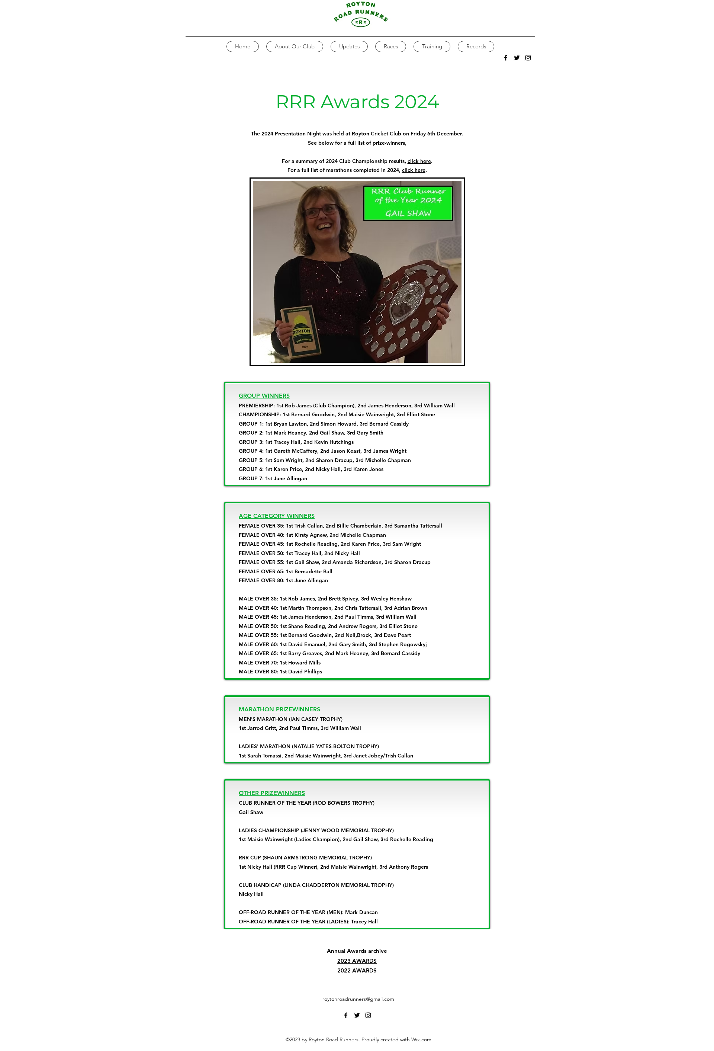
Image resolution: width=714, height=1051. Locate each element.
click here (419, 161)
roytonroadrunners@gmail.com (358, 999)
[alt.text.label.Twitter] (517, 57)
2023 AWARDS (357, 960)
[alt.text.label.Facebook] (505, 57)
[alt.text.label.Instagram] (528, 57)
